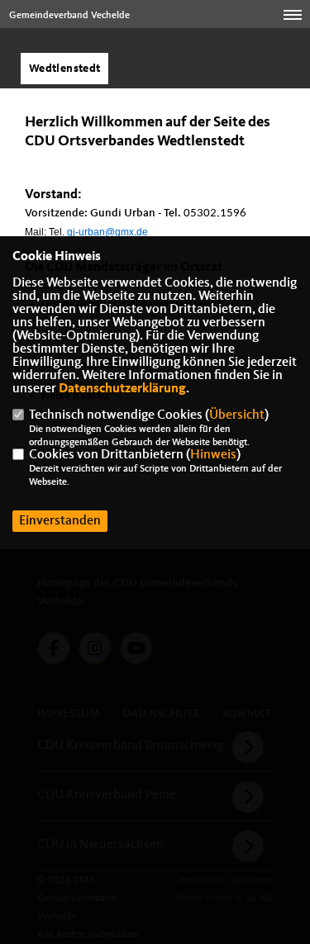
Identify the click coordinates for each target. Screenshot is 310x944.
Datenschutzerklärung (122, 389)
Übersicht (237, 415)
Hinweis (213, 455)
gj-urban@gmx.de (107, 232)
